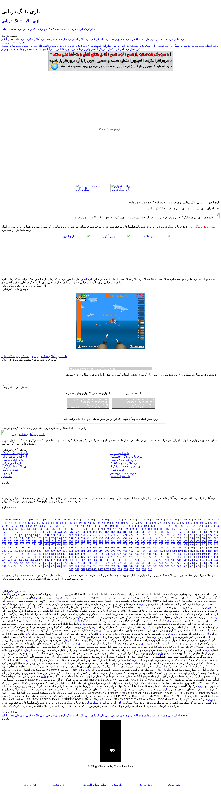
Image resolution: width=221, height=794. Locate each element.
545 (125, 563)
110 (111, 525)
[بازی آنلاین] (151, 273)
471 (113, 556)
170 (34, 531)
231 (185, 535)
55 (57, 522)
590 (179, 566)
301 (173, 541)
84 (192, 522)
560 (216, 563)
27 (143, 519)
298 (155, 541)
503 (89, 559)
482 (179, 556)
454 (10, 556)
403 (137, 550)
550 (155, 563)
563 (16, 566)
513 (149, 559)
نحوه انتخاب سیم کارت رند (203, 45)
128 (217, 525)
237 (4, 538)
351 (40, 547)
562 (10, 566)
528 (22, 563)
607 (132, 569)
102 (62, 525)
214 (83, 535)
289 (101, 541)
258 (131, 538)
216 (95, 535)
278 (34, 541)
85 (196, 522)
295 (137, 541)
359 (89, 547)
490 (10, 559)
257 (125, 538)
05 (41, 519)
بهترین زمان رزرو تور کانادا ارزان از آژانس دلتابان (63, 49)
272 (216, 538)
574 (83, 566)
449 (197, 553)
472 (119, 556)
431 (89, 553)
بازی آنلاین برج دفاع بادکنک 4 (126, 466)
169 (28, 531)
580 (119, 566)
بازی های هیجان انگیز (13, 39)
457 (28, 556)
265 (173, 538)
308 (216, 541)
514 (155, 559)
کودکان (50, 28)
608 (138, 569)
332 (143, 544)
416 (216, 550)
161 (198, 528)
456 (22, 556)
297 (149, 541)
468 (95, 556)
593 (197, 566)
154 (156, 528)
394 (83, 550)
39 (199, 519)
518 (179, 559)
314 (34, 544)
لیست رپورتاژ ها (25, 49)
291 (113, 541)
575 (89, 566)
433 (101, 553)
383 (16, 550)
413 (197, 550)
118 (157, 525)
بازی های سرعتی (56, 39)
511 (137, 559)
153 (150, 528)
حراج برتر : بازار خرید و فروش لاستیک (71, 45)
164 (216, 528)
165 (4, 531)
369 (149, 547)
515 (161, 559)
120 (169, 525)
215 (89, 535)
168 (22, 531)
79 (168, 522)
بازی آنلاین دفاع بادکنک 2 (124, 463)
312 (22, 544)
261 (149, 538)
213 (77, 535)
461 (52, 556)
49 (29, 522)
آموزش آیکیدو (99, 49)
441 (149, 553)
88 (210, 522)
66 (108, 522)
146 (107, 528)
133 (29, 528)
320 (71, 544)
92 (12, 525)
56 (61, 522)
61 (85, 522)
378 (203, 547)
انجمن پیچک (174, 784)
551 (161, 563)
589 (173, 566)
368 (143, 547)
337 (173, 544)
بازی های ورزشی (121, 39)
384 (22, 550)
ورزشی (41, 28)
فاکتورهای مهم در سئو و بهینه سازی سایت (25, 45)
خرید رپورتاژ (8, 49)
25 (134, 519)
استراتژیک (90, 28)
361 (101, 547)
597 (71, 569)
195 (185, 531)
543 (113, 563)
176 (71, 531)
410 (179, 550)
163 (210, 528)
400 (119, 550)
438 (131, 553)
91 (7, 525)
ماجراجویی (23, 28)
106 (86, 525)
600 (89, 569)
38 (194, 519)
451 (210, 553)
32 (166, 519)
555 (185, 563)
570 (58, 566)
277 (28, 541)
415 (210, 550)
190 (155, 531)
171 (40, 531)
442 (155, 553)
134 (35, 528)
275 (16, 541)
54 (52, 522)
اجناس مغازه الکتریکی (94, 784)
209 (53, 535)
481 (173, 556)
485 (197, 556)
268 (191, 538)
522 (203, 559)
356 (71, 547)
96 (31, 525)
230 (179, 535)
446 (179, 553)
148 (120, 528)
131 (17, 528)
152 (144, 528)
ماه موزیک (116, 784)
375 (185, 547)
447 (185, 553)
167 (16, 531)
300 (167, 541)
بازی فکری (77, 28)
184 (119, 531)
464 (71, 556)
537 (77, 563)
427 (65, 553)
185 (125, 531)
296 (143, 541)
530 (34, 563)
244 (46, 538)
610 (150, 569)
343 (210, 544)
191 (161, 531)
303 (185, 541)
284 (71, 541)
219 (113, 535)
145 (101, 528)
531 (40, 563)
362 (107, 547)
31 (162, 519)
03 (31, 519)
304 (191, 541)
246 (58, 538)
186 (131, 531)
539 (89, 563)
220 (119, 535)
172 (46, 531)
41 (208, 519)
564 (22, 566)
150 (132, 528)
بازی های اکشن (140, 39)
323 (89, 544)
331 (137, 544)
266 (179, 538)
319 (65, 544)
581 (125, 566)
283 (65, 541)
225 (149, 535)
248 (71, 538)
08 (55, 519)
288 (95, 541)
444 (167, 553)
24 (129, 519)
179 (89, 531)
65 (103, 522)
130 (11, 528)
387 (41, 550)
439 (137, 553)
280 (46, 541)
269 (197, 538)
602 (101, 569)
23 (124, 519)
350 (34, 547)
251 (89, 538)
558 (203, 563)
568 (46, 566)
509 (125, 559)
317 (52, 544)
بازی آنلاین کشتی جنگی (14, 453)
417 (4, 553)
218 (107, 535)
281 (52, 541)
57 (66, 522)
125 (199, 525)
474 (131, 556)
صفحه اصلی (9, 28)
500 (71, 559)
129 (5, 528)
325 (101, 544)
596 (216, 566)
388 (47, 550)
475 (137, 556)
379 (210, 547)
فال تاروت (30, 784)
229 (173, 535)
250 (83, 538)
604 (114, 569)
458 (34, 556)
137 (53, 528)
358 (83, 547)
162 (204, 528)
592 (191, 566)
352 (46, 547)
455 (16, 556)
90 (3, 525)
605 (120, 569)
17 (96, 519)
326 (107, 544)
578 (107, 566)
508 (119, 559)
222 (131, 535)
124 (193, 525)
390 (59, 550)
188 (143, 531)
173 (52, 531)
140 (71, 528)
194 (179, 531)
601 (95, 569)
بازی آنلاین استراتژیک (78, 39)
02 (27, 519)
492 (22, 559)
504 (95, 559)
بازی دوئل (7, 473)
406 (155, 550)
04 (36, 519)
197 (197, 531)
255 (113, 538)
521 (197, 559)
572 (71, 566)
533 (52, 563)
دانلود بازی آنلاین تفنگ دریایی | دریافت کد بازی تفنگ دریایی (34, 356)
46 (15, 522)
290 (107, 541)
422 (34, 553)
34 (176, 519)
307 (210, 541)
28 (148, 519)
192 (167, 531)
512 (143, 559)
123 (187, 525)
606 (126, 569)
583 (137, 566)
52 (43, 522)
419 (16, 553)
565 (28, 566)
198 (203, 531)
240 (22, 538)
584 (143, 566)
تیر (190, 597)
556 (191, 563)
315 (40, 544)
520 (191, 559)
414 (203, 550)
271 (210, 538)
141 (77, 528)
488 (216, 556)
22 (120, 519)
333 (149, 544)
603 (107, 569)
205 (28, 535)
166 (10, 531)
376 (191, 547)
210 (59, 535)
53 (47, 522)
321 (77, 544)
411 (186, 550)
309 (4, 544)
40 (204, 519)
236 (216, 535)
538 (83, 563)
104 (74, 525)
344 (216, 544)
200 (216, 531)
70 (127, 522)
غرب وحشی (117, 469)
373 (173, 547)
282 (58, 541)
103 (68, 525)
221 (125, 535)
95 (26, 525)
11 (69, 519)
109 (105, 525)
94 (21, 525)
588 (167, 566)
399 (113, 550)
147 (114, 528)
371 (161, 547)
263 (161, 538)
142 (83, 528)
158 (180, 528)
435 (113, 553)
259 (137, 538)
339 (185, 544)
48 (24, 522)
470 (107, 556)
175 (65, 531)
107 (92, 525)
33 (171, 519)
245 (52, 538)
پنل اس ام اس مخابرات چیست (111, 45)
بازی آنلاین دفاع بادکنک (123, 459)
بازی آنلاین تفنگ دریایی (21, 21)
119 (163, 525)
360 (95, 547)
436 (119, 553)
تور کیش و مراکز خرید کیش (124, 49)
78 (164, 522)
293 (125, 541)
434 (107, 553)
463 (65, 556)
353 (52, 547)
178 (83, 531)
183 (113, 531)
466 (83, 556)
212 (71, 535)
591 (185, 566)
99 (45, 525)
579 (113, 566)
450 (203, 553)
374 (179, 547)
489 (4, 559)
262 (155, 538)
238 (10, 538)
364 (119, 547)
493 (28, 559)
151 (138, 528)
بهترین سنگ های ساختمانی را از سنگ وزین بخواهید (158, 45)
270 (203, 538)
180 (95, 531)
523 (210, 559)
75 (150, 522)
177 (77, 531)
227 (161, 535)
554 (179, 563)
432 (95, 553)
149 (126, 528)
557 (197, 563)
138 (59, 528)
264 (167, 538)
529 (28, 563)
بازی (190, 594)
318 (58, 544)
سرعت (59, 28)
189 (149, 531)
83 (187, 522)
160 (192, 528)
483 (185, 556)
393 (77, 550)
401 (125, 550)
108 (99, 525)
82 (182, 522)
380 (216, 547)
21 (115, 519)
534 (58, 563)
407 (161, 550)
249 (77, 538)
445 (173, 553)
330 (131, 544)
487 (210, 556)
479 (161, 556)
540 (95, 563)
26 (138, 519)
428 (71, 553)
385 (28, 550)
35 (180, 519)
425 (52, 553)
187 (137, 531)
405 (149, 550)
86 (201, 522)
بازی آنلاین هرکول (11, 463)
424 (46, 553)
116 (146, 525)
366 (131, 547)
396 (95, 550)
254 (107, 538)
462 (58, 556)
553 (173, 563)
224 (143, 535)
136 (47, 528)
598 (77, 569)
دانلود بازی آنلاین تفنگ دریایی (28, 434)
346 (10, 547)
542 (107, 563)
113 (128, 525)
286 (83, 541)
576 (95, 566)
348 (22, 547)
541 (101, 563)
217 (101, 535)
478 (155, 556)
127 (211, 525)
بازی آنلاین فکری (35, 39)
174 (58, 531)
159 (186, 528)
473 (125, 556)
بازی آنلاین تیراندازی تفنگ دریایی (103, 702)
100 (50, 525)
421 (28, 553)
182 (107, 531)
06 (45, 519)
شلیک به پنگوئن (10, 469)
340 (191, 544)
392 (71, 550)
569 (52, 566)
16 (92, 519)
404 (143, 550)
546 (131, 563)
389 (53, 550)
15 (87, 519)
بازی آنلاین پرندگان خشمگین (126, 456)
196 (191, 531)
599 (83, 569)
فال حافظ (59, 784)
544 (119, 563)
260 (143, 538)
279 (40, 541)
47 (19, 522)
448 (191, 553)
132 (23, 528)
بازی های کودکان (100, 39)
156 (168, 528)
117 (151, 525)
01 (22, 519)
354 (58, 547)
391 (65, 550)
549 (149, 563)
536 (71, 563)
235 (210, 535)
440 (143, 553)
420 (22, 553)
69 (122, 522)
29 (152, 519)
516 (167, 559)
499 (65, 559)
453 (4, 556)
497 (53, 559)
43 (218, 519)
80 (173, 522)
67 (113, 522)
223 (137, 535)
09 (59, 519)
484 (191, 556)
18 (101, 519)
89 (215, 522)
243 (40, 538)
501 (77, 559)
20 (110, 519)
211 (65, 535)
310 (10, 544)
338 (179, 544)
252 (95, 538)
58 (71, 522)
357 (77, 547)
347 (16, 547)
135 (41, 528)
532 (46, 563)
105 (80, 525)
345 (4, 547)
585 (149, 566)
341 (197, 544)
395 (89, 550)
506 (107, 559)
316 (46, 544)
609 (144, 569)
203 (16, 535)
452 (216, 553)
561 (4, 566)
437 (125, 553)
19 (106, 519)
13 (78, 519)
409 (173, 550)
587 (161, 566)
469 (101, 556)
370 (155, 547)
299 (161, 541)
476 (143, 556)
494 (34, 559)
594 (203, 566)
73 (141, 522)
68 (117, 522)
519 (185, 559)
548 (143, 563)
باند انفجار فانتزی (120, 476)
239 (16, 538)
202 (10, 535)
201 (4, 535)
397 (101, 550)
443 (161, 553)
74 (145, 522)
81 (178, 522)
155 (162, 528)
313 (28, 544)
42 (213, 519)
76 (154, 522)
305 (197, 541)
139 (65, 528)
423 (40, 553)
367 (137, 547)
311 (16, 544)
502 (83, 559)
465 (77, 556)
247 (65, 538)
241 (28, 538)
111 (116, 525)
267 (185, 538)
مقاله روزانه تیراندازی (13, 590)
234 (203, 535)
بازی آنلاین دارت (119, 453)
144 (95, 528)
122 (181, 525)
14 (82, 519)
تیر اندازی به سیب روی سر (125, 473)
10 (64, 519)
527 (16, 563)
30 (157, 519)
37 (190, 519)
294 (131, 541)
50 (33, 522)
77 (159, 522)
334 (155, 544)
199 (210, 531)
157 (174, 528)
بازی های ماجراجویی (161, 39)
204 (22, 535)
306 (203, 541)
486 (203, 556)
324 (95, 544)
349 (28, 547)
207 (41, 535)
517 (173, 559)
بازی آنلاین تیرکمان (12, 459)
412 (191, 550)
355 (65, 547)
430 (83, 553)
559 (210, 563)
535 (65, 563)
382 (10, 550)
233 (197, 535)
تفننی (67, 28)
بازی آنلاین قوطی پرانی (14, 456)
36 (185, 519)
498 (59, 559)
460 (46, 556)
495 (41, 559)
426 (58, 553)
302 (179, 541)
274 (10, 541)
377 (197, 547)
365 (125, 547)
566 (34, 566)
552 (167, 563)
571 (65, 566)
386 (34, 550)
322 (83, 544)
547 (137, 563)
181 (101, 531)
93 (17, 525)
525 (4, 563)
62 (89, 522)
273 (4, 541)
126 (205, 525)
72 (136, 522)
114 (134, 525)
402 (131, 550)
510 (131, 559)
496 (47, 559)
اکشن (33, 28)
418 (10, 553)
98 (40, 525)
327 (113, 544)
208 (47, 535)
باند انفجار (6, 476)
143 (89, 528)
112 (122, 525)
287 (89, 541)
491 (16, 559)
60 (80, 522)
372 (167, 547)
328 (119, 544)
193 (173, 531)
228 (167, 535)
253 (101, 538)
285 (77, 541)
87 (206, 522)
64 (99, 522)
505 (101, 559)
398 (107, 550)
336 (167, 544)
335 (161, 544)
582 (131, 566)
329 (125, 544)
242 (34, 538)
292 (119, 541)
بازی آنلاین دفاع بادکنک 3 (15, 466)
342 (203, 544)
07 (50, 519)
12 (73, 519)
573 (77, 566)
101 (56, 525)
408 (167, 550)
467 (89, 556)
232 (191, 535)
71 (131, 522)
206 (34, 535)
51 (38, 522)
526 (10, 563)
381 (4, 550)
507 (113, 559)
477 (149, 556)
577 (101, 566)
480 (167, 556)
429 (77, 553)
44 (5, 522)
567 (40, 566)
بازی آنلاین (179, 39)
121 (175, 525)
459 (40, 556)
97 (35, 525)
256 (119, 538)
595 (210, 566)
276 (22, 541)
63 (94, 522)
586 (155, 566)
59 (75, 522)
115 (140, 525)
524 (216, 559)
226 (155, 535)
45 (10, 522)
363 (113, 547)
